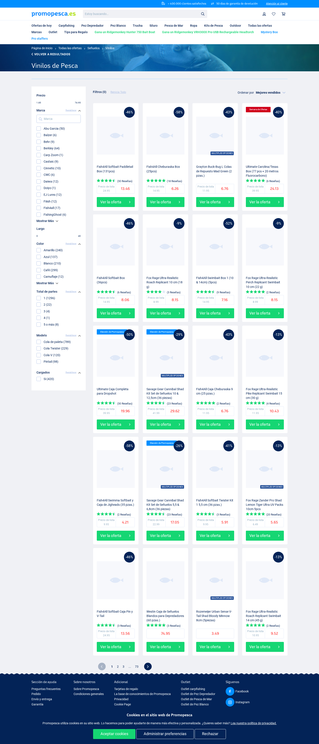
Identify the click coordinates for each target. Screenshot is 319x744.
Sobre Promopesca (86, 689)
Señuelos (93, 48)
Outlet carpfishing (193, 689)
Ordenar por (246, 92)
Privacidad (121, 699)
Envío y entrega (41, 699)
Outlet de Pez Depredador (198, 694)
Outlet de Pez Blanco (195, 704)
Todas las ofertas (70, 48)
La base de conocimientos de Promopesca (142, 694)
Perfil (264, 14)
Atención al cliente (277, 3)
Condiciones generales (89, 694)
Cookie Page (122, 704)
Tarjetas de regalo (126, 689)
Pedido (36, 694)
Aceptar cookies (114, 733)
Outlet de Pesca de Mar (196, 699)
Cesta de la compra (284, 14)
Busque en (204, 14)
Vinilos (109, 48)
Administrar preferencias (165, 733)
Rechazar (210, 733)
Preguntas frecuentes (46, 689)
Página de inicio (42, 48)
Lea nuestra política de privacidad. (254, 723)
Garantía (37, 704)
